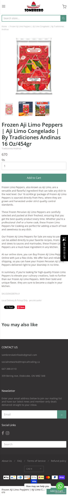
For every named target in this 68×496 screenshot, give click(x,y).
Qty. (3, 160)
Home (4, 26)
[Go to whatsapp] (60, 486)
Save (22, 307)
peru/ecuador (35, 300)
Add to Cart (34, 178)
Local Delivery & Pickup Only (15, 300)
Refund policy (58, 460)
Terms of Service (36, 460)
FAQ (19, 460)
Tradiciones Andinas (11, 148)
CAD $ (29, 468)
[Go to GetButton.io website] (60, 493)
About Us (7, 460)
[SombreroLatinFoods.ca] (34, 7)
